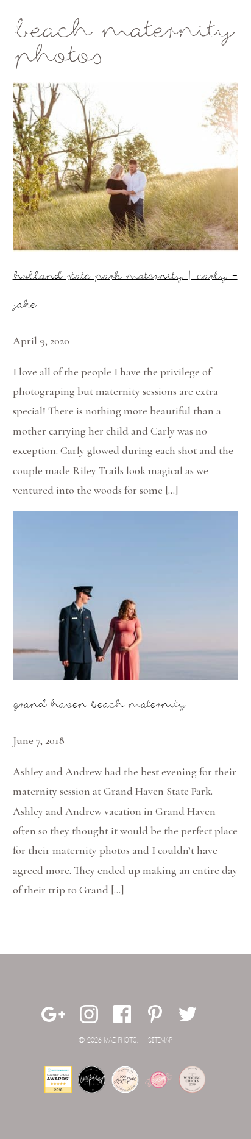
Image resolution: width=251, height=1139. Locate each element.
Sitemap (160, 1040)
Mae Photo (40, 33)
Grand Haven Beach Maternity (99, 704)
